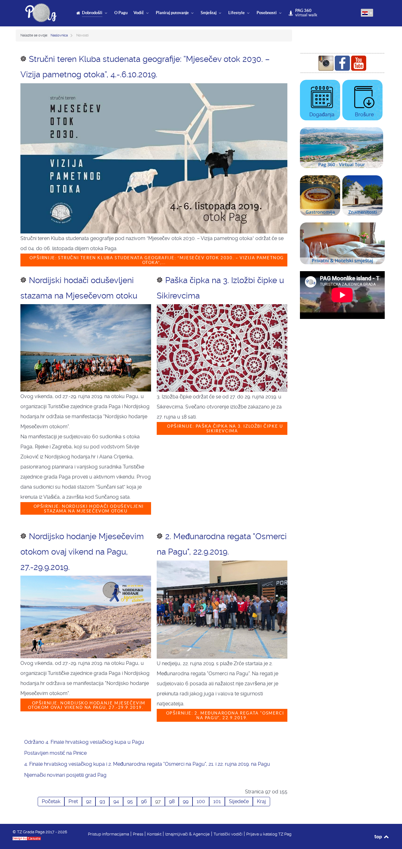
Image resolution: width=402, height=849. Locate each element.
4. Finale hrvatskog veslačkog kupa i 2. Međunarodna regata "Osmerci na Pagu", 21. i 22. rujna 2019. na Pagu (147, 764)
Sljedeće (239, 801)
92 (88, 801)
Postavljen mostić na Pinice (55, 753)
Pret (73, 801)
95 (130, 801)
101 (217, 801)
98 (172, 801)
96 (144, 801)
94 (116, 801)
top (378, 836)
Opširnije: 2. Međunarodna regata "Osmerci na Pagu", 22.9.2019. (224, 715)
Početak (51, 801)
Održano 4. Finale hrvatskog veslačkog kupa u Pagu (84, 742)
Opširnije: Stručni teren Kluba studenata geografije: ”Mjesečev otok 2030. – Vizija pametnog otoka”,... (156, 260)
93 (102, 801)
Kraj (261, 801)
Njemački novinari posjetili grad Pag (65, 775)
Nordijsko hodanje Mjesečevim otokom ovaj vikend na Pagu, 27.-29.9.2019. (82, 552)
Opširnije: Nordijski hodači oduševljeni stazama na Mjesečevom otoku (88, 508)
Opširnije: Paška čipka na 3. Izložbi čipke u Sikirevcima (224, 428)
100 (201, 801)
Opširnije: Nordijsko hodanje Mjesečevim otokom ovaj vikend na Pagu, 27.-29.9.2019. (86, 705)
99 (185, 801)
